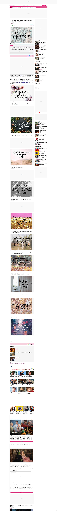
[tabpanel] (22, 50)
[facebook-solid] (29, 55)
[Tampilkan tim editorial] (33, 366)
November (21, 75)
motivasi (14, 80)
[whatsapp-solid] (27, 55)
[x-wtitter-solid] (31, 55)
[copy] (32, 56)
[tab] (11, 45)
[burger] (47, 5)
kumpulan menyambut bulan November (22, 82)
